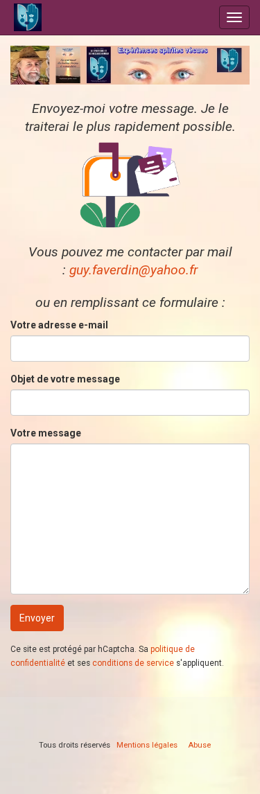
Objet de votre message (65, 379)
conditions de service (133, 663)
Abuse (199, 745)
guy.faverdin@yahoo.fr (133, 270)
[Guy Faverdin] (71, 17)
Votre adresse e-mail (59, 324)
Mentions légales (146, 745)
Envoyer (37, 618)
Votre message (45, 433)
